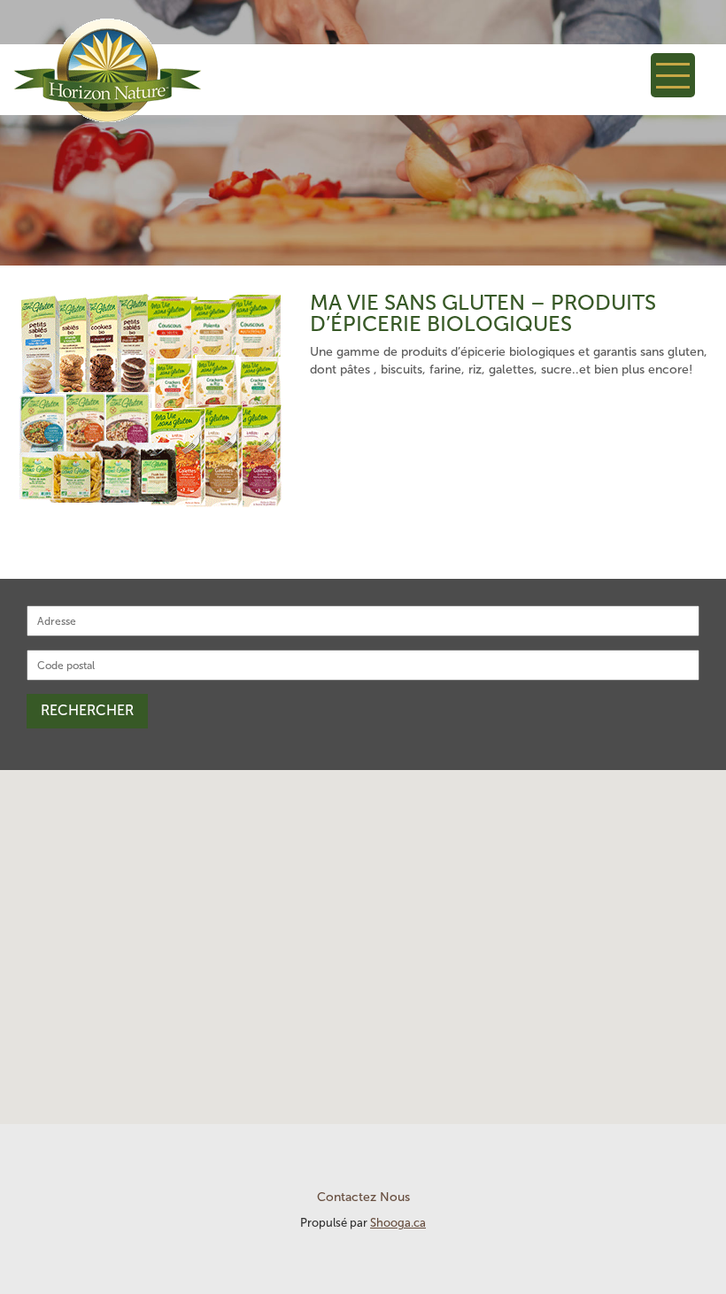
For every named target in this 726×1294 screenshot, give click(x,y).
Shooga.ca (398, 1222)
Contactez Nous (363, 1197)
